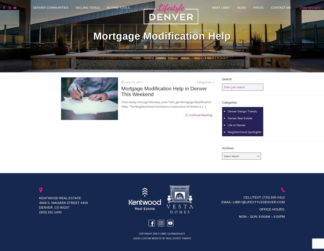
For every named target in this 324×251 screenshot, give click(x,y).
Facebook (5, 8)
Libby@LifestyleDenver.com (259, 202)
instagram (10, 8)
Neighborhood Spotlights (244, 132)
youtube (15, 8)
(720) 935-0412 (273, 197)
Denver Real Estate (240, 118)
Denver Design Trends (242, 111)
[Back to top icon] (307, 244)
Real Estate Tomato (178, 238)
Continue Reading (200, 115)
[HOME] (171, 14)
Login (136, 238)
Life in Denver (237, 125)
